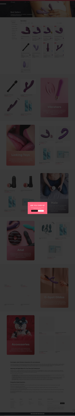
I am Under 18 (41, 210)
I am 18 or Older (34, 210)
